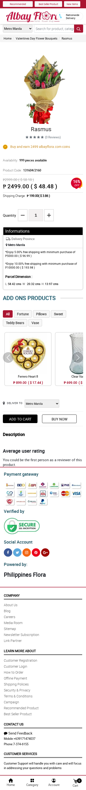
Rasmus (67, 38)
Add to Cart (20, 419)
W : (31, 284)
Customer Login (15, 666)
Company (12, 595)
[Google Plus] (45, 552)
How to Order (13, 672)
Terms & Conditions (18, 696)
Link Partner (13, 640)
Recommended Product (21, 708)
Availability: (25, 160)
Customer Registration (20, 660)
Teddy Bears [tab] (15, 322)
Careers (9, 617)
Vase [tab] (35, 322)
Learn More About (20, 651)
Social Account (18, 542)
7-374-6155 (20, 744)
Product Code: (22, 170)
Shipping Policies (16, 684)
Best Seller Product (48, 4)
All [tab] (8, 314)
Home (7, 38)
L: (13, 284)
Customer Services (20, 753)
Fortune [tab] (23, 314)
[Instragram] (26, 552)
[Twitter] (17, 552)
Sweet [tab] (58, 314)
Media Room (13, 622)
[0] (75, 780)
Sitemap (10, 628)
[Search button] (78, 29)
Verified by (14, 511)
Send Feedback (20, 733)
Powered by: (15, 564)
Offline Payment (15, 678)
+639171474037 (24, 738)
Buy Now (59, 419)
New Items (72, 4)
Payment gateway (21, 474)
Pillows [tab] (41, 314)
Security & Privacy (17, 690)
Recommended (18, 4)
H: (50, 284)
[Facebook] (8, 552)
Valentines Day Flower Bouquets (36, 38)
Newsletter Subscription (21, 634)
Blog (7, 611)
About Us (10, 605)
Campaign (11, 702)
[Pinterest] (36, 552)
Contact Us (13, 724)
